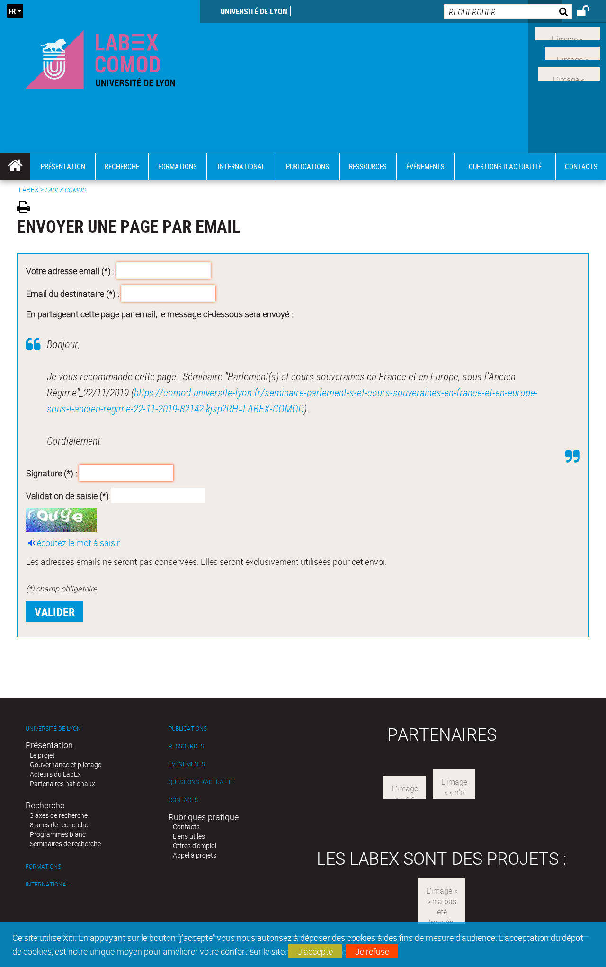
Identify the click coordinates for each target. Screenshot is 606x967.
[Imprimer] (26, 208)
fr (12, 11)
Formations (43, 866)
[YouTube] (569, 72)
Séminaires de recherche (65, 843)
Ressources (186, 746)
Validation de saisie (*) (67, 495)
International (47, 884)
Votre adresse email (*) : (70, 271)
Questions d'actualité (201, 782)
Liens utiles (189, 836)
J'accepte (315, 951)
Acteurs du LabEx (55, 774)
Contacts (183, 800)
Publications (188, 729)
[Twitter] (572, 52)
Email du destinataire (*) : (72, 293)
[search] (508, 11)
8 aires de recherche (59, 824)
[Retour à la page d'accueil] (100, 57)
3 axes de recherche (59, 815)
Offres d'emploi (194, 845)
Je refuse (372, 951)
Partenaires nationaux (62, 783)
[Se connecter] (589, 12)
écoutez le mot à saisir (78, 542)
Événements (187, 764)
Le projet (42, 755)
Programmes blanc (58, 834)
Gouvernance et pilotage (65, 764)
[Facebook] (567, 32)
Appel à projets (194, 855)
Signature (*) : (51, 473)
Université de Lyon (254, 11)
